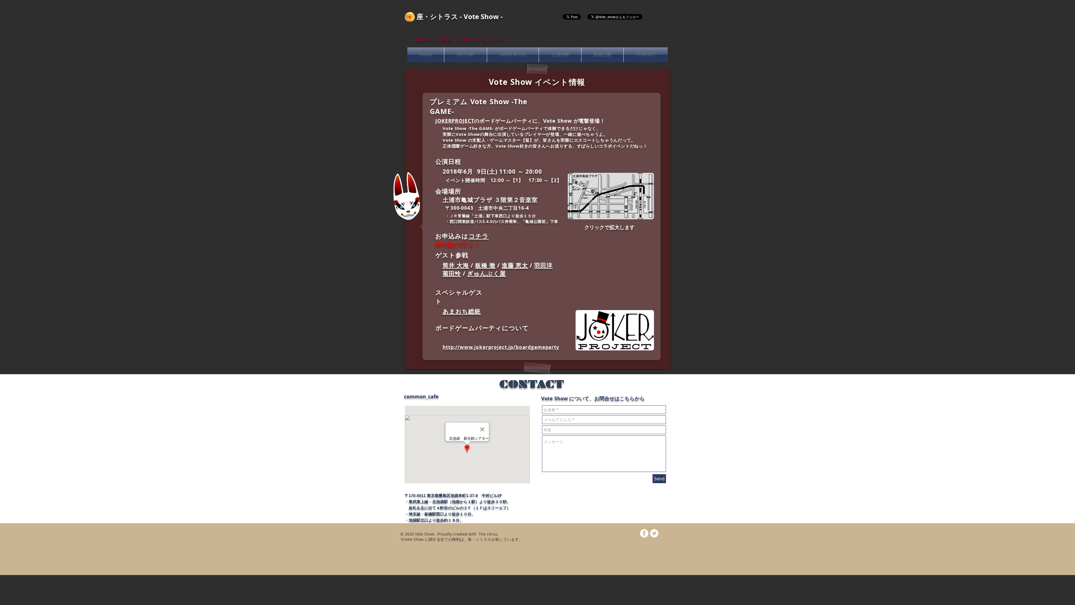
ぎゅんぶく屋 (486, 273)
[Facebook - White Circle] (644, 533)
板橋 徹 (485, 265)
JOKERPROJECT (454, 120)
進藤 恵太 (515, 265)
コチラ (479, 236)
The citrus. (488, 534)
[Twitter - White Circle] (654, 533)
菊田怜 (452, 273)
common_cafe (421, 396)
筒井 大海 (456, 265)
